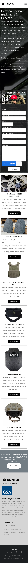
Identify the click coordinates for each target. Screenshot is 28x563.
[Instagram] (12, 552)
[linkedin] (7, 552)
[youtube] (16, 552)
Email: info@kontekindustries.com (12, 529)
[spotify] (21, 552)
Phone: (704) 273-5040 (9, 525)
